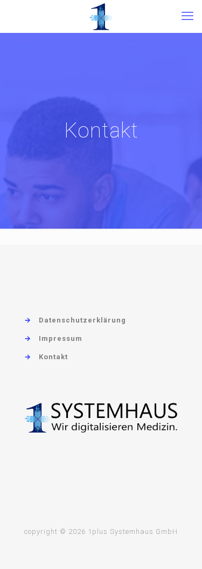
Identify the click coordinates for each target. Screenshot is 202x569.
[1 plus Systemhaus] (101, 16)
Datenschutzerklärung (82, 320)
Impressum (60, 338)
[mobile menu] (187, 16)
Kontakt (53, 357)
